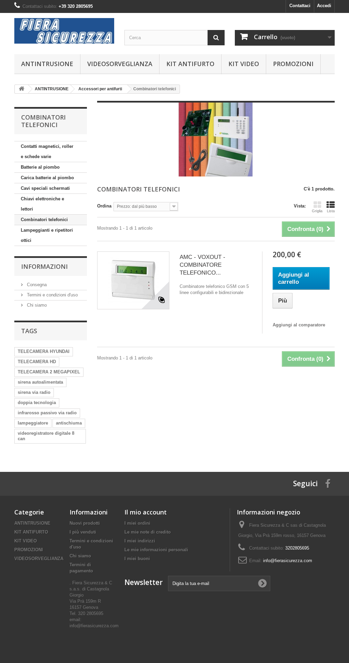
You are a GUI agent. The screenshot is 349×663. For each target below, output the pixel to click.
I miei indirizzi (139, 540)
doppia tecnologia (37, 402)
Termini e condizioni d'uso (52, 294)
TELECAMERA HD (37, 361)
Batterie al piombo (40, 167)
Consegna (36, 284)
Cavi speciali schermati (45, 188)
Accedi (324, 5)
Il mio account (145, 512)
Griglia (317, 211)
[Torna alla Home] (21, 89)
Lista (331, 211)
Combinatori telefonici (44, 219)
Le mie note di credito (147, 532)
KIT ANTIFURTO (190, 64)
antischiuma (69, 423)
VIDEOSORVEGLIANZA (119, 64)
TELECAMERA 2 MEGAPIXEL (49, 371)
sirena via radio (34, 392)
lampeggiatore (33, 423)
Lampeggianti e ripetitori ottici (47, 235)
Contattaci (299, 5)
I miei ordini (137, 523)
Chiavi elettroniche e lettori (42, 204)
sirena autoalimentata (40, 382)
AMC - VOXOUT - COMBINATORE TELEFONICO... (202, 265)
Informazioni (44, 266)
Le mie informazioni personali (156, 549)
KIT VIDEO (243, 64)
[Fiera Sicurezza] (64, 31)
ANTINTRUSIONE (47, 64)
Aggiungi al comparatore (299, 324)
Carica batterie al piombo (47, 177)
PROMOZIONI (293, 64)
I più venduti (83, 532)
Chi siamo (36, 305)
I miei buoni (137, 558)
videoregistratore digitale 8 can (46, 436)
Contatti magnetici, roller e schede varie (47, 151)
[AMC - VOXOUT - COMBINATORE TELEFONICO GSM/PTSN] (133, 280)
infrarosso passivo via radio (47, 412)
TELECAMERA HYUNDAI (44, 351)
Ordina (104, 206)
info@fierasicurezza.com (287, 560)
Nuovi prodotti (85, 523)
